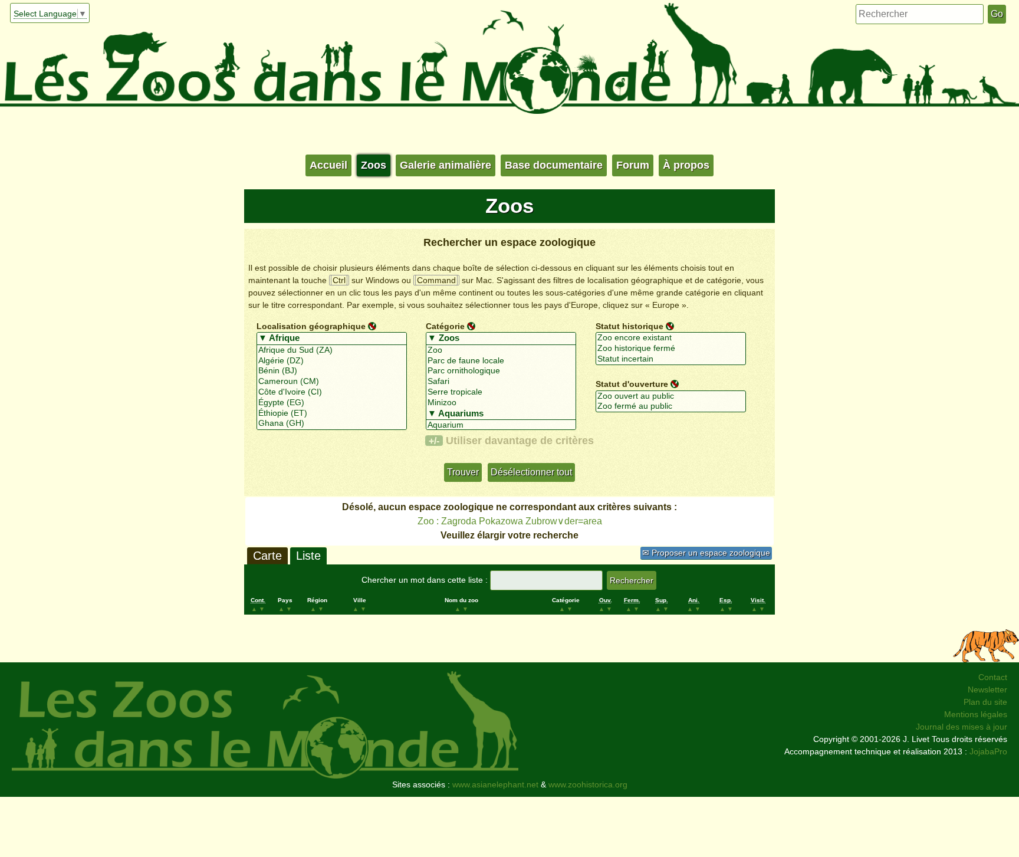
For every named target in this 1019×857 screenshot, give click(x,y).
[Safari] (501, 381)
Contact (992, 677)
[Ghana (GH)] (331, 423)
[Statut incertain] (670, 359)
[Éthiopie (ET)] (331, 413)
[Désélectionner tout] (372, 325)
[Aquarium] (501, 425)
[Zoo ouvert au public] (670, 396)
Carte (267, 555)
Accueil (328, 165)
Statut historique (629, 325)
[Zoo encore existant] (670, 338)
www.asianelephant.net (495, 784)
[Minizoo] (501, 403)
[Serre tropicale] (501, 392)
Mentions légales (975, 714)
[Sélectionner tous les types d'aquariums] (501, 414)
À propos (686, 165)
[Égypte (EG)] (331, 403)
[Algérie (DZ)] (331, 361)
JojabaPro (988, 751)
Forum (632, 165)
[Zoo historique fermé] (670, 348)
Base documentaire (554, 165)
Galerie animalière (445, 165)
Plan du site (985, 702)
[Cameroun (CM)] (331, 381)
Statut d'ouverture (632, 384)
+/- (434, 440)
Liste (308, 555)
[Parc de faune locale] (501, 361)
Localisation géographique (311, 325)
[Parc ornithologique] (501, 371)
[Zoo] (501, 350)
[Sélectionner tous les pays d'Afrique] (331, 338)
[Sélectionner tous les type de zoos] (501, 338)
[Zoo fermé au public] (670, 406)
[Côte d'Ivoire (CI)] (331, 392)
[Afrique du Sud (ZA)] (331, 350)
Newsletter (987, 689)
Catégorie (445, 325)
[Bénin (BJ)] (331, 371)
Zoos (373, 165)
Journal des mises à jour (961, 726)
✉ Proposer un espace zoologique (706, 552)
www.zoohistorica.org (587, 784)
